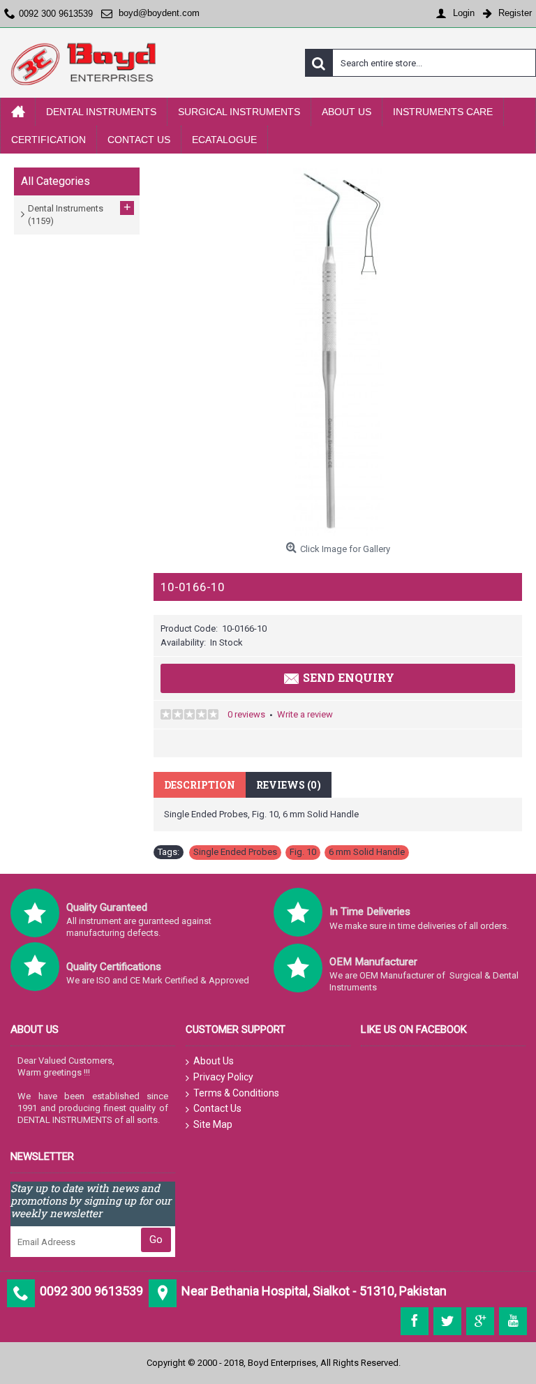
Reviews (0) (288, 784)
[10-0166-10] (338, 352)
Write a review (305, 714)
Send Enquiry (348, 677)
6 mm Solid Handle (367, 852)
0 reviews (246, 714)
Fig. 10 (303, 852)
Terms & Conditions (236, 1093)
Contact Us (217, 1108)
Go (156, 1239)
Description (199, 784)
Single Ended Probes (235, 852)
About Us (213, 1060)
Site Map (212, 1124)
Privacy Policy (223, 1076)
